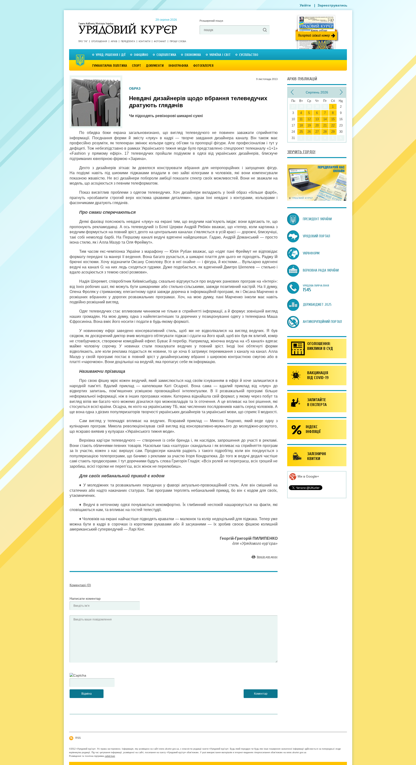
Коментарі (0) (80, 585)
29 (333, 131)
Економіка (193, 55)
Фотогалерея (203, 66)
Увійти (305, 5)
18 (301, 125)
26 (309, 131)
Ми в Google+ (308, 476)
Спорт (136, 66)
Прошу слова (178, 41)
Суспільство (248, 55)
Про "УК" (83, 41)
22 (333, 125)
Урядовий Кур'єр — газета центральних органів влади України (127, 24)
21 (325, 125)
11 (301, 119)
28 (325, 131)
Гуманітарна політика (109, 66)
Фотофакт (160, 41)
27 (317, 131)
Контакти (144, 41)
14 (325, 119)
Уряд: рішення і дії (110, 55)
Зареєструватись (332, 5)
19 (309, 125)
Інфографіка (178, 66)
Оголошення (99, 41)
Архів (114, 41)
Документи (155, 66)
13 (317, 119)
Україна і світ (220, 55)
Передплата (128, 41)
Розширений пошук (211, 20)
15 (333, 119)
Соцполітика (166, 55)
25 (301, 131)
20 (317, 125)
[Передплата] (316, 199)
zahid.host (110, 756)
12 (309, 119)
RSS (78, 737)
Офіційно (141, 55)
